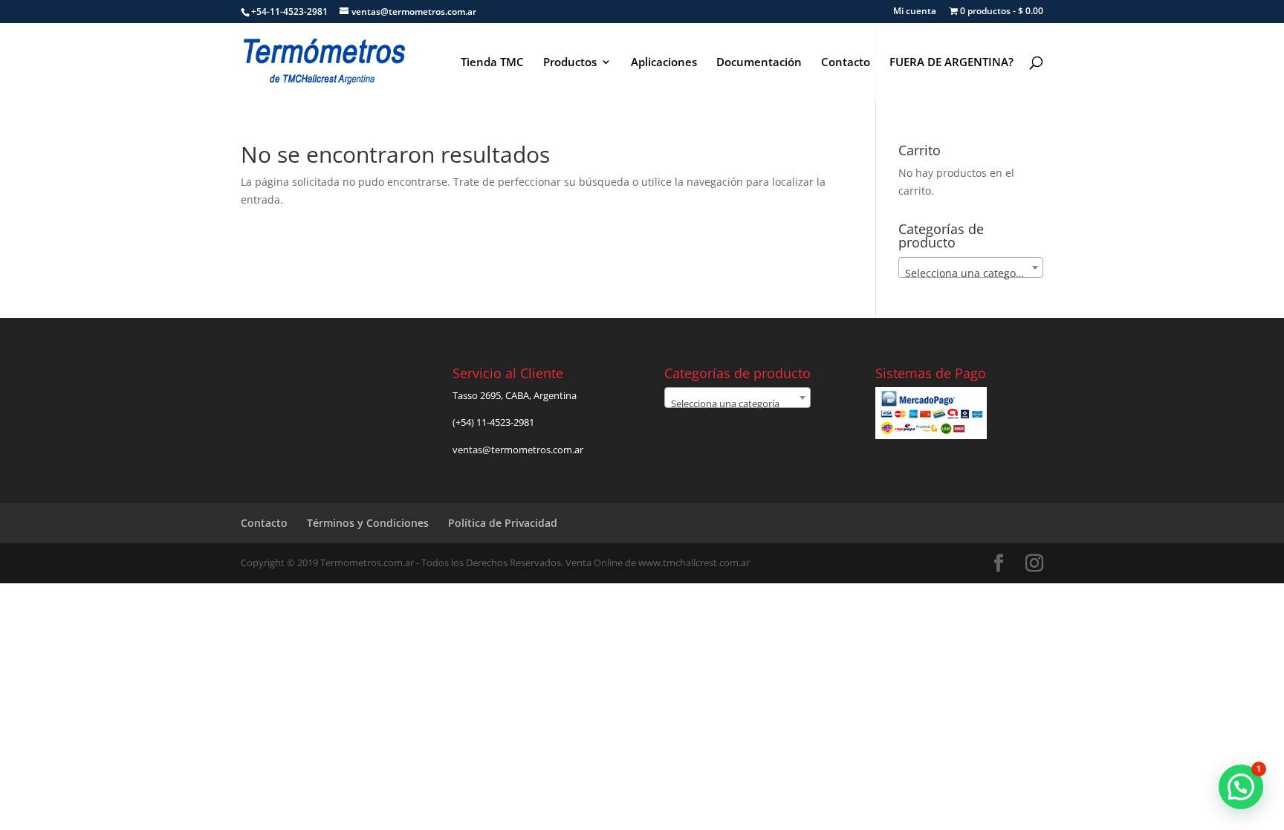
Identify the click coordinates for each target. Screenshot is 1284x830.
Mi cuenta (914, 12)
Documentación (759, 62)
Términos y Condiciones (368, 523)
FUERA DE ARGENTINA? (951, 62)
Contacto (845, 62)
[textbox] (971, 273)
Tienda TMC (492, 62)
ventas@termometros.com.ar (518, 449)
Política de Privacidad (502, 523)
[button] (1241, 787)
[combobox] (970, 267)
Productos (570, 62)
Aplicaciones (664, 62)
